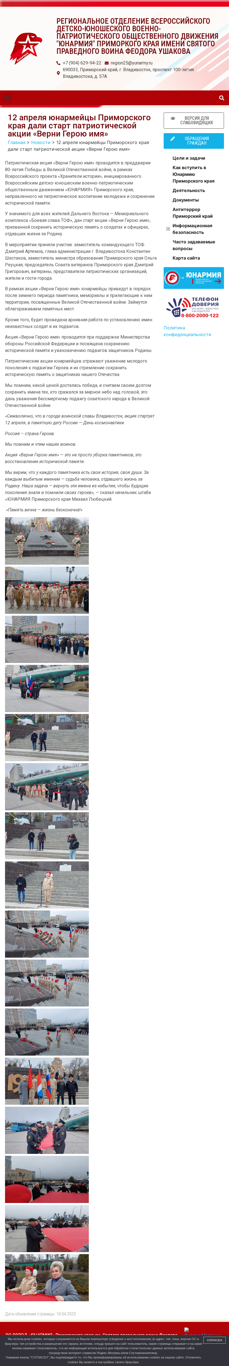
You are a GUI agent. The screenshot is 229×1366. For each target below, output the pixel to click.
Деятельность (189, 190)
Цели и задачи (189, 158)
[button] (7, 97)
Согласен (214, 1340)
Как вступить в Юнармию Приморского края (193, 174)
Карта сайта (186, 258)
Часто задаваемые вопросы (194, 245)
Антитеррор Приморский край (193, 213)
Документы (186, 200)
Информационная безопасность (192, 229)
